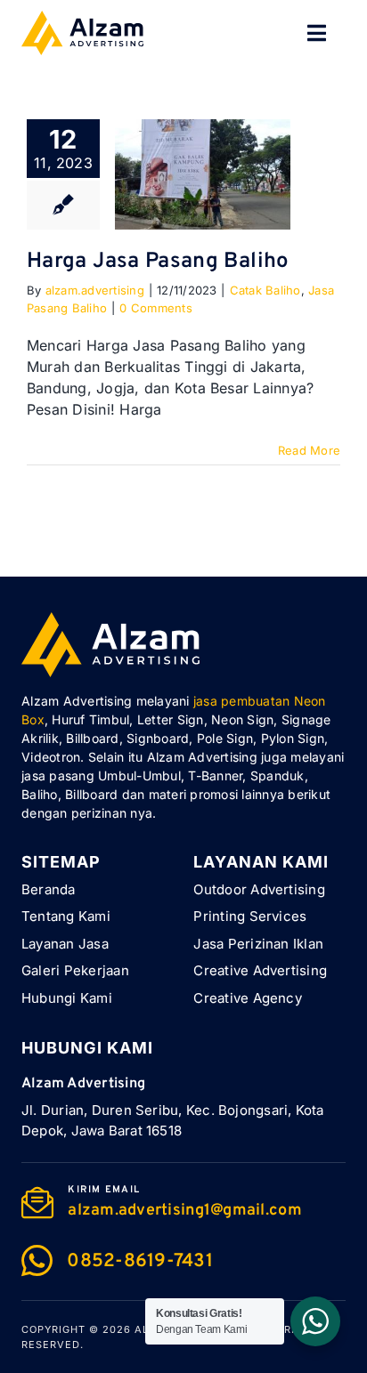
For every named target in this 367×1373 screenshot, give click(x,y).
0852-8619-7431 (140, 1261)
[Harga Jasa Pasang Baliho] (202, 174)
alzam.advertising (94, 290)
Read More (309, 450)
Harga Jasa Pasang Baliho (158, 261)
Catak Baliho (265, 290)
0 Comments (155, 308)
